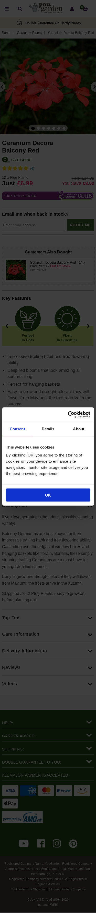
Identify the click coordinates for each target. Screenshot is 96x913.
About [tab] (78, 428)
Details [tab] (48, 428)
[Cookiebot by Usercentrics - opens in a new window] (68, 414)
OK (48, 495)
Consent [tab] (17, 428)
